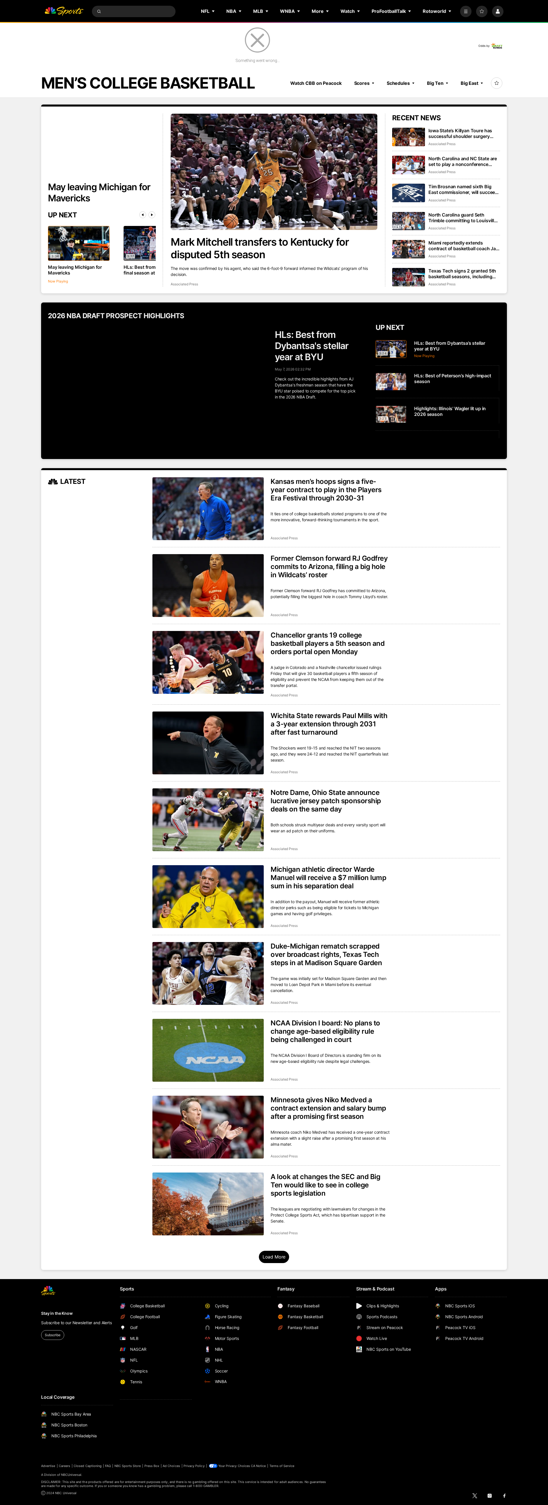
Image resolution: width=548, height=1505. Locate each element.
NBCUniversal (71, 1475)
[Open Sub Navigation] (213, 11)
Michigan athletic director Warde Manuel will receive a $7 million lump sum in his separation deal (328, 877)
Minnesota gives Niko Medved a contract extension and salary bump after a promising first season (328, 1108)
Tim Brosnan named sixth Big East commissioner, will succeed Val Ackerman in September (463, 189)
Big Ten (435, 83)
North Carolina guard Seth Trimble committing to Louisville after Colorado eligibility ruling (462, 217)
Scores (362, 83)
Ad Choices (171, 1466)
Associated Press (184, 284)
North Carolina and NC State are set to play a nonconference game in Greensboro (462, 161)
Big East (469, 83)
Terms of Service (282, 1466)
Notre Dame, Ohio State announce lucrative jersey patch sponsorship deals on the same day (326, 800)
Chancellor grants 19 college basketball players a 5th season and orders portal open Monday (327, 643)
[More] (466, 11)
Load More (274, 1257)
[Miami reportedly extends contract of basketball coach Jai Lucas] (408, 249)
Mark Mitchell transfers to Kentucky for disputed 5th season (259, 248)
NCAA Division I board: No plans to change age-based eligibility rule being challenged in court (325, 1031)
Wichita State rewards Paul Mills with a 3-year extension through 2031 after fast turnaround (329, 724)
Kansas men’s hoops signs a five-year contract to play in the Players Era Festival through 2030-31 (326, 489)
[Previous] (142, 214)
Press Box (152, 1466)
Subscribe (53, 1335)
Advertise (48, 1466)
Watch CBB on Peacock (316, 83)
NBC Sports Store (127, 1466)
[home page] (64, 11)
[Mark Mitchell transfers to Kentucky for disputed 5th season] (274, 172)
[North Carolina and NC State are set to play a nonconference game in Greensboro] (408, 165)
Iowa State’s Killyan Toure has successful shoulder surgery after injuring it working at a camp (464, 133)
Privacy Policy (194, 1466)
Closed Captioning (88, 1466)
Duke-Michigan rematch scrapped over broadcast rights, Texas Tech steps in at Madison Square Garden (326, 954)
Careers (64, 1466)
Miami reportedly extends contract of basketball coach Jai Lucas (462, 245)
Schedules (398, 83)
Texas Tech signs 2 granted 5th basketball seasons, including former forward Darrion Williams (462, 273)
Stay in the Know (57, 1313)
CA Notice (258, 1466)
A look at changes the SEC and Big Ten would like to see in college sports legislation (325, 1185)
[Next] (151, 214)
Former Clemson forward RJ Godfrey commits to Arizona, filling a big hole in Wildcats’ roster (329, 566)
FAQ (108, 1466)
